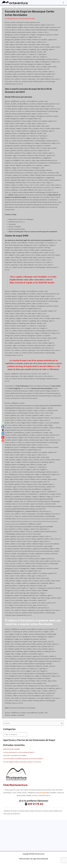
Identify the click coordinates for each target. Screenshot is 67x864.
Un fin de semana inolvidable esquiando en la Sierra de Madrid (23, 758)
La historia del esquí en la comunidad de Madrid (18, 752)
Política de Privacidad (42, 858)
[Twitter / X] (2, 430)
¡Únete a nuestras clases (33, 825)
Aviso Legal (33, 858)
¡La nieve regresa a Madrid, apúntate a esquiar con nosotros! (22, 762)
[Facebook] (2, 426)
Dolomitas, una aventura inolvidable (14, 755)
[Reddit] (2, 440)
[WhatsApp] (2, 423)
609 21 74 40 (35, 803)
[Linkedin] (2, 433)
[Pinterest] (2, 437)
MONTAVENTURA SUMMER (11, 749)
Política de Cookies (24, 858)
